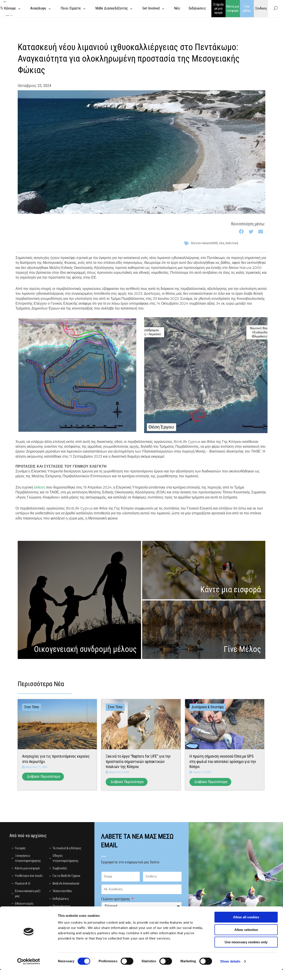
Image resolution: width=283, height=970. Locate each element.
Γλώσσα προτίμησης (116, 899)
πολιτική (232, 243)
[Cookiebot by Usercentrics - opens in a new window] (28, 961)
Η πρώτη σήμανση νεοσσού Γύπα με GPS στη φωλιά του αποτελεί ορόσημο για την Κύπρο (222, 761)
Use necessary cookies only (246, 942)
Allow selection (246, 930)
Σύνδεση (261, 8)
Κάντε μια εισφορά (232, 8)
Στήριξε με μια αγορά (218, 8)
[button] (241, 231)
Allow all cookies (246, 917)
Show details (230, 961)
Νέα (221, 243)
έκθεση (39, 487)
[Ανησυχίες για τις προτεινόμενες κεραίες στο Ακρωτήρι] (57, 724)
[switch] (127, 961)
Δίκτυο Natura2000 (204, 243)
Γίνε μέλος (247, 8)
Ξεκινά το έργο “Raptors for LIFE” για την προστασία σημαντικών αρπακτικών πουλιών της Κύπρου (138, 761)
